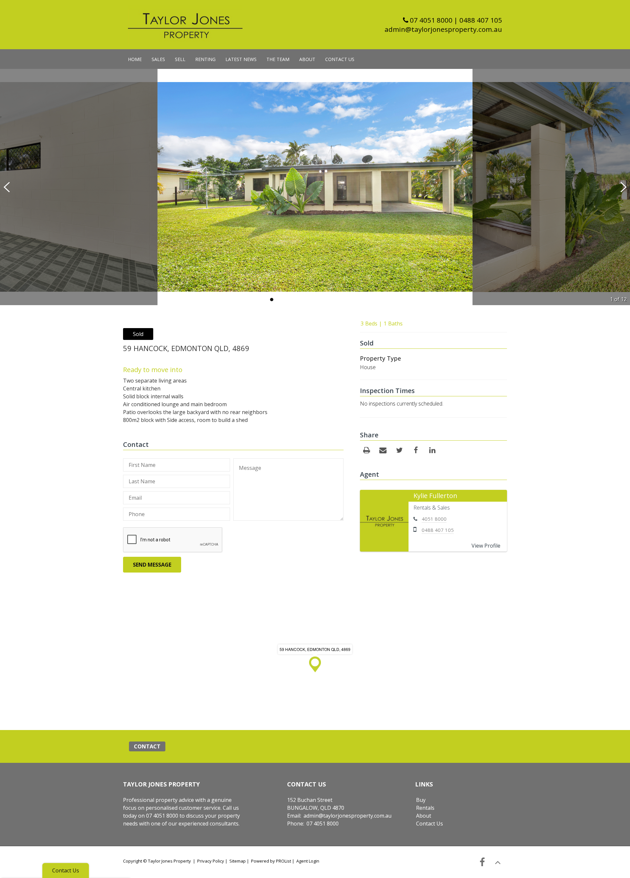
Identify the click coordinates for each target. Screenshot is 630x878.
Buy (421, 800)
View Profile (486, 545)
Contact (147, 746)
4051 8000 (434, 518)
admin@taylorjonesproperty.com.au (443, 29)
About (307, 59)
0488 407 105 (438, 530)
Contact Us (339, 59)
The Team (277, 59)
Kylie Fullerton (435, 495)
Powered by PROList (271, 861)
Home (135, 59)
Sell (180, 59)
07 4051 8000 (430, 20)
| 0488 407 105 (478, 20)
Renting (205, 59)
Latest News (241, 59)
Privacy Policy (210, 861)
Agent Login (307, 861)
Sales (158, 59)
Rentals (425, 807)
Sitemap (237, 861)
